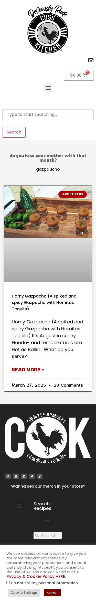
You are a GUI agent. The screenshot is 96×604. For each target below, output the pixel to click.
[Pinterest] (24, 476)
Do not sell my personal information (44, 583)
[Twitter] (32, 476)
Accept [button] (52, 592)
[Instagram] (16, 476)
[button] (48, 87)
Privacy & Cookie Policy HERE (35, 576)
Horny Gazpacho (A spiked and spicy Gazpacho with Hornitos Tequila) (44, 302)
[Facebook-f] (8, 476)
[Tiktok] (39, 476)
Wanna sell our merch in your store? (48, 486)
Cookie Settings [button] (24, 592)
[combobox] (48, 114)
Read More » (28, 369)
